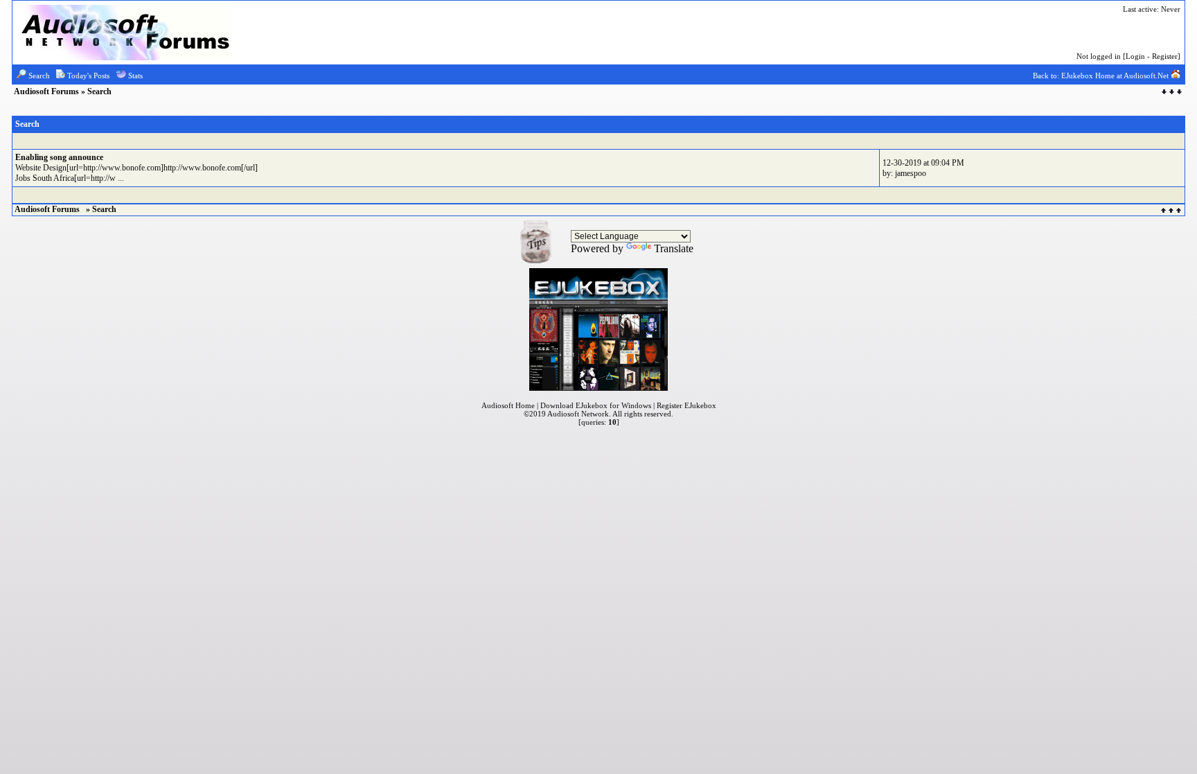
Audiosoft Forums (47, 91)
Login (1135, 56)
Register (1165, 56)
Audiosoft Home (508, 405)
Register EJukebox (686, 405)
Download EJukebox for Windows (595, 405)
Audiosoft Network (578, 414)
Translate (673, 248)
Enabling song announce (59, 157)
